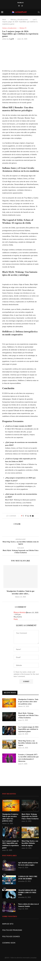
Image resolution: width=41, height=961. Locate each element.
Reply (16, 619)
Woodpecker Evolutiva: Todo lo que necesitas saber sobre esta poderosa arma (28, 702)
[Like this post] (23, 516)
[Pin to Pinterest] (30, 516)
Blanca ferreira (20, 612)
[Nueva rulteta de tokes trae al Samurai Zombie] (9, 907)
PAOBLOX (20, 2)
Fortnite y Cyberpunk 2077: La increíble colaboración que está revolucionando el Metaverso (28, 758)
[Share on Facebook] (25, 516)
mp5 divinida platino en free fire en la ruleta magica (28, 864)
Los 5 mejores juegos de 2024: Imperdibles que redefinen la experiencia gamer (28, 729)
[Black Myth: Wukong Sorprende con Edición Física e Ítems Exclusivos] (9, 716)
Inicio (4, 19)
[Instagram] (19, 6)
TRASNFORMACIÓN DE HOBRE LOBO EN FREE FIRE (27, 892)
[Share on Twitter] (28, 516)
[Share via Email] (33, 516)
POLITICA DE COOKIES (11, 936)
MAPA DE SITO (7, 924)
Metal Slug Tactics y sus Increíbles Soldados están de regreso (27, 743)
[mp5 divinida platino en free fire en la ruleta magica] (9, 866)
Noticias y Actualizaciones (19, 19)
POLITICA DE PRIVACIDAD (12, 930)
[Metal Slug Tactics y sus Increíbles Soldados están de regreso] (9, 744)
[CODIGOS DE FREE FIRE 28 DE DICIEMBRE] (9, 880)
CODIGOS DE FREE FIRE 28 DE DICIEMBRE (27, 878)
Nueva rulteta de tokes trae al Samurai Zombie (28, 905)
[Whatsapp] (22, 6)
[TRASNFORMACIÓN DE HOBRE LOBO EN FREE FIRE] (9, 893)
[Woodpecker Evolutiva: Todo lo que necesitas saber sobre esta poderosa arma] (20, 576)
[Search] (39, 12)
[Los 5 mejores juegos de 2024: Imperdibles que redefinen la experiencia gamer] (9, 730)
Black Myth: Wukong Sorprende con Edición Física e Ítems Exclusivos (28, 715)
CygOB (11, 39)
